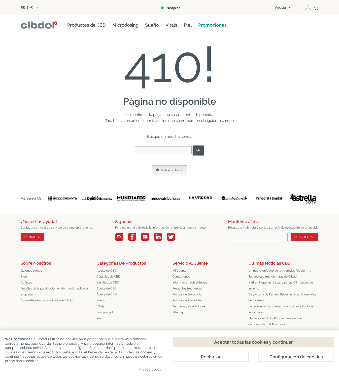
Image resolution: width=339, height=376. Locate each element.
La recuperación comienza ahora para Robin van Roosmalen (281, 309)
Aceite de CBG (107, 288)
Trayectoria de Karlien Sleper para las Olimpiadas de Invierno (282, 297)
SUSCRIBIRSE (304, 237)
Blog (24, 276)
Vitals (100, 306)
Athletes (26, 282)
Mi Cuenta (179, 270)
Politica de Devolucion (187, 294)
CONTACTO (32, 237)
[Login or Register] (308, 7)
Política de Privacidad (187, 300)
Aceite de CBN (107, 294)
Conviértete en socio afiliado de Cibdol (47, 300)
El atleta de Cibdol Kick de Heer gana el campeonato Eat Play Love (275, 321)
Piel (99, 318)
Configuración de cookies (296, 356)
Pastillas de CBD (108, 282)
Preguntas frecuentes (187, 288)
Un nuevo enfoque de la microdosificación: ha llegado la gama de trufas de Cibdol (279, 273)
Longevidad (105, 312)
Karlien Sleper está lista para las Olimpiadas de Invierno (280, 285)
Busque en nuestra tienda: (169, 136)
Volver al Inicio (171, 170)
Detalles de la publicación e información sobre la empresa (54, 291)
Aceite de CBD (107, 270)
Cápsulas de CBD (108, 276)
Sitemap (178, 312)
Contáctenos (181, 276)
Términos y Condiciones (188, 306)
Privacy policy (149, 369)
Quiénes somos (31, 270)
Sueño (101, 300)
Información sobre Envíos (189, 282)
